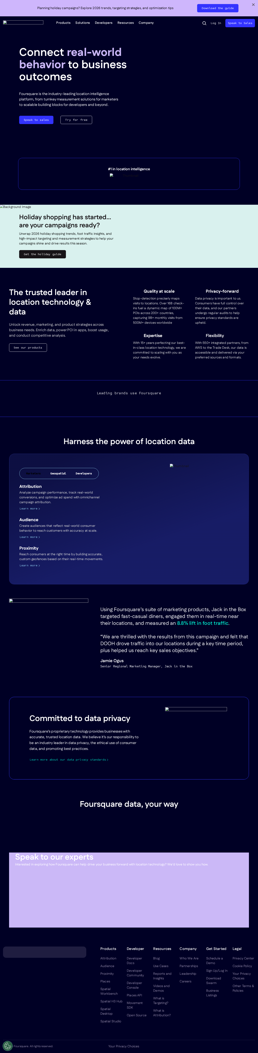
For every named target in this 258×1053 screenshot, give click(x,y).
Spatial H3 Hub (111, 1001)
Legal (237, 949)
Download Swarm (213, 980)
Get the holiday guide (42, 254)
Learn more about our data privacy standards (68, 760)
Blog (156, 958)
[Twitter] (223, 1046)
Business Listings (212, 993)
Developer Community (135, 973)
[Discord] (233, 1046)
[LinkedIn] (213, 1046)
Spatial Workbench (109, 991)
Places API (134, 995)
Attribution (108, 958)
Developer (135, 949)
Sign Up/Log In (217, 970)
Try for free (76, 120)
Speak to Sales (240, 23)
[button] (204, 23)
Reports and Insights (162, 976)
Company (146, 23)
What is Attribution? (162, 1013)
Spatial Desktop (106, 1011)
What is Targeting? (160, 1000)
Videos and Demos (161, 988)
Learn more (29, 508)
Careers (185, 981)
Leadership (188, 974)
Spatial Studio (110, 1021)
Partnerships (189, 966)
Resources (126, 23)
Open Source (137, 1015)
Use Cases (160, 966)
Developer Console (134, 985)
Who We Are (189, 958)
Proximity (107, 974)
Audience (107, 966)
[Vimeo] (242, 1046)
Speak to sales (36, 120)
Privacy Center (243, 958)
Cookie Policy (242, 966)
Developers (104, 23)
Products (63, 23)
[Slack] (252, 1046)
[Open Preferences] (8, 1046)
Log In (216, 23)
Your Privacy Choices (242, 976)
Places (105, 981)
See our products (28, 348)
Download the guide (218, 8)
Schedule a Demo (214, 960)
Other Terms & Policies (243, 988)
